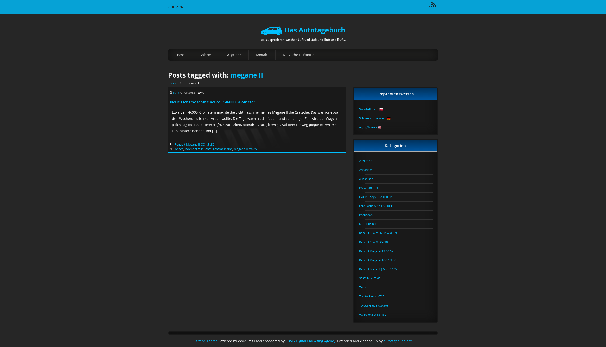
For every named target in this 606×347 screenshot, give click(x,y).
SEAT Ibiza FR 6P (372, 278)
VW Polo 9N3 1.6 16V (375, 314)
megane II (246, 75)
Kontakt (262, 54)
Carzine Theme (206, 341)
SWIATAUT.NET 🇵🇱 (374, 109)
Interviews (369, 215)
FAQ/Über (233, 54)
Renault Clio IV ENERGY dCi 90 (381, 233)
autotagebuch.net (397, 341)
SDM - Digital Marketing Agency (310, 341)
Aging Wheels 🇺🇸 (373, 127)
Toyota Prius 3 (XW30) (376, 305)
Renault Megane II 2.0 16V (379, 251)
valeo (253, 149)
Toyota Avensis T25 (374, 296)
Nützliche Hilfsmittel (299, 54)
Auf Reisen (369, 179)
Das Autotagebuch (315, 30)
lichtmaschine (222, 149)
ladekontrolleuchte (198, 149)
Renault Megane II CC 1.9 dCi (194, 144)
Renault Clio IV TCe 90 (376, 242)
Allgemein (368, 160)
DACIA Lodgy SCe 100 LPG (379, 197)
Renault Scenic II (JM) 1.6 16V (381, 269)
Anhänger (368, 169)
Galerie (205, 54)
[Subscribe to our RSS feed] (435, 6)
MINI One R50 (371, 224)
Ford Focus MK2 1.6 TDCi (378, 206)
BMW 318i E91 (371, 188)
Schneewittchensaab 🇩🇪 (378, 118)
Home (180, 54)
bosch (179, 149)
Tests (365, 287)
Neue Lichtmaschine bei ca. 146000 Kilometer (212, 102)
